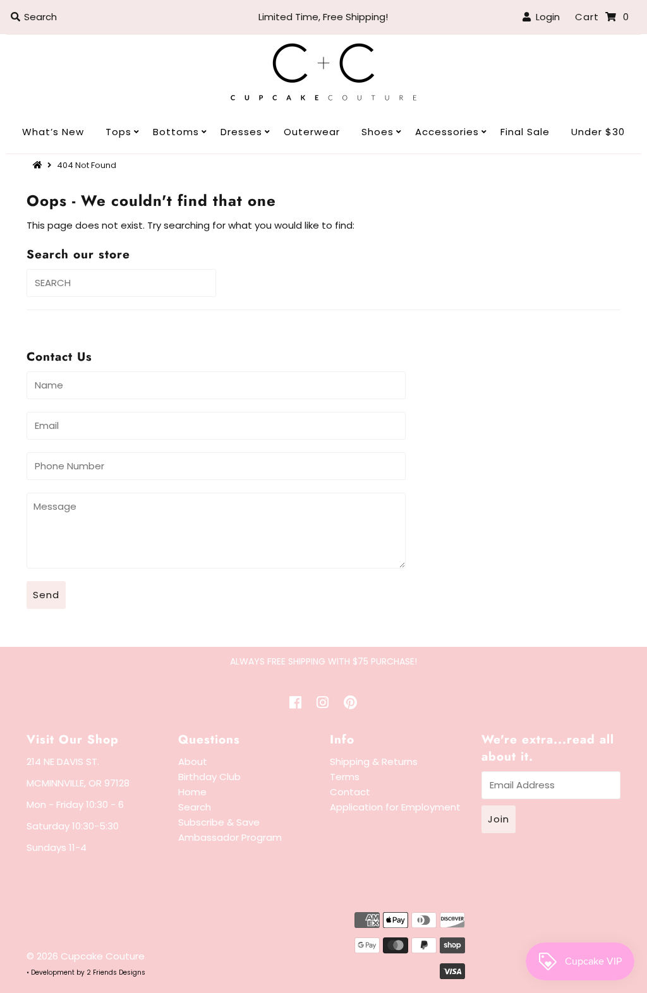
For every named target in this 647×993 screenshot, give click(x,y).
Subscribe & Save (219, 822)
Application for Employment (395, 807)
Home (192, 791)
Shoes (377, 131)
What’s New (53, 131)
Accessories (447, 131)
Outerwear (312, 131)
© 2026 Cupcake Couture (86, 956)
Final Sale (525, 131)
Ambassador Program (230, 837)
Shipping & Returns (374, 761)
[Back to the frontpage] (39, 165)
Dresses (241, 131)
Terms (345, 776)
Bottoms (176, 131)
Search (194, 807)
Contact (350, 791)
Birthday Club (209, 776)
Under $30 (598, 131)
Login (545, 16)
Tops (118, 131)
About (192, 761)
